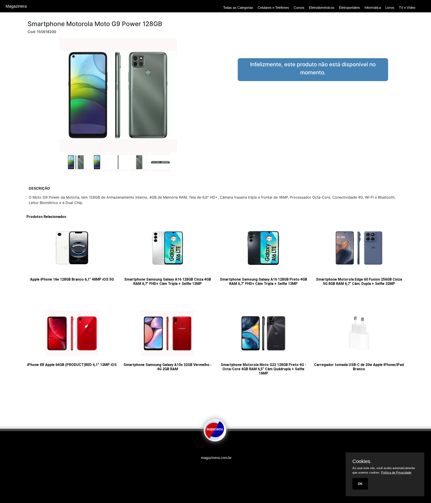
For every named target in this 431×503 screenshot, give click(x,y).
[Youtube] (208, 449)
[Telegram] (219, 449)
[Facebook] (210, 449)
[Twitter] (214, 449)
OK (360, 483)
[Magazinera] (215, 438)
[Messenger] (223, 449)
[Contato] (221, 449)
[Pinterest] (217, 449)
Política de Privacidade (396, 472)
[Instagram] (212, 449)
